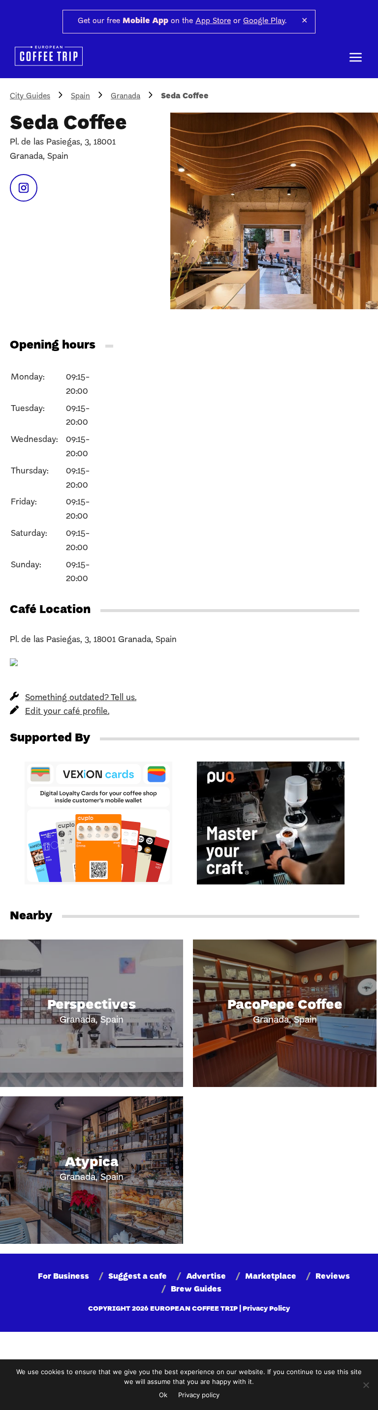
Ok (163, 1395)
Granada (125, 96)
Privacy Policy (266, 1309)
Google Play (264, 21)
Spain (80, 96)
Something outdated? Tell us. (80, 698)
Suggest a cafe (137, 1277)
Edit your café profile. (67, 711)
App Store (213, 21)
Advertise (206, 1277)
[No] (366, 1385)
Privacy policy (199, 1395)
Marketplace (270, 1277)
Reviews (332, 1277)
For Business (63, 1277)
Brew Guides (196, 1289)
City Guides (30, 96)
